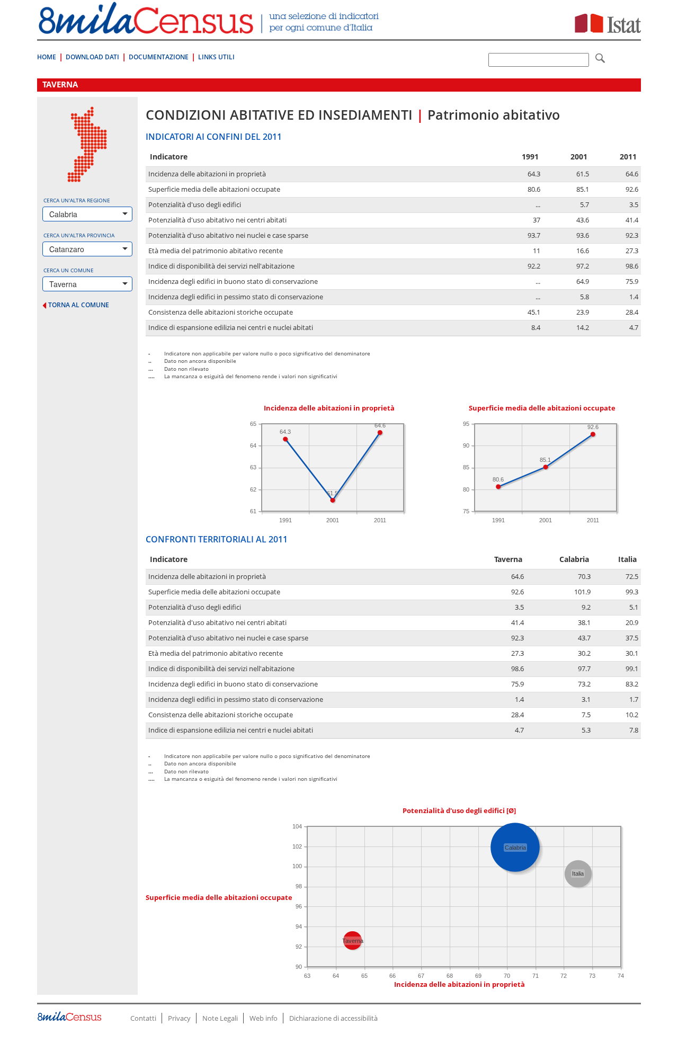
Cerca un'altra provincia (78, 235)
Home (46, 56)
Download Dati (92, 56)
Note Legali (220, 1018)
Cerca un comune (68, 270)
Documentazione (159, 56)
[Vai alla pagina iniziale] (210, 28)
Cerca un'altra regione (76, 200)
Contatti (143, 1018)
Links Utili (216, 56)
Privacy (179, 1018)
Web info (263, 1018)
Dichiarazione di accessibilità (333, 1018)
